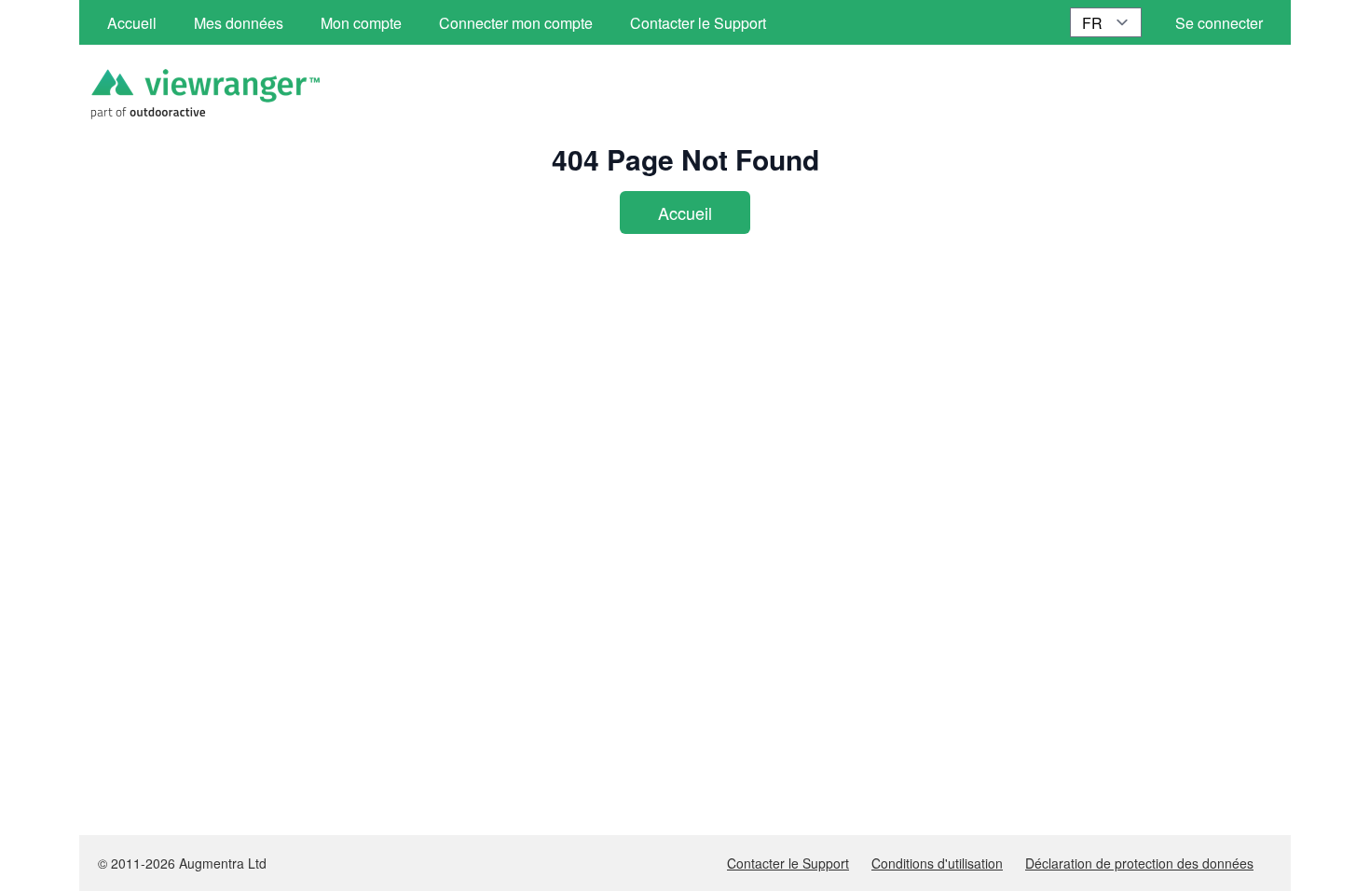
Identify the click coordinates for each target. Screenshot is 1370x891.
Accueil (685, 212)
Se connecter (1219, 23)
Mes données (238, 23)
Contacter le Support (788, 863)
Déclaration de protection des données (1139, 863)
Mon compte (361, 23)
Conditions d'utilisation (937, 863)
